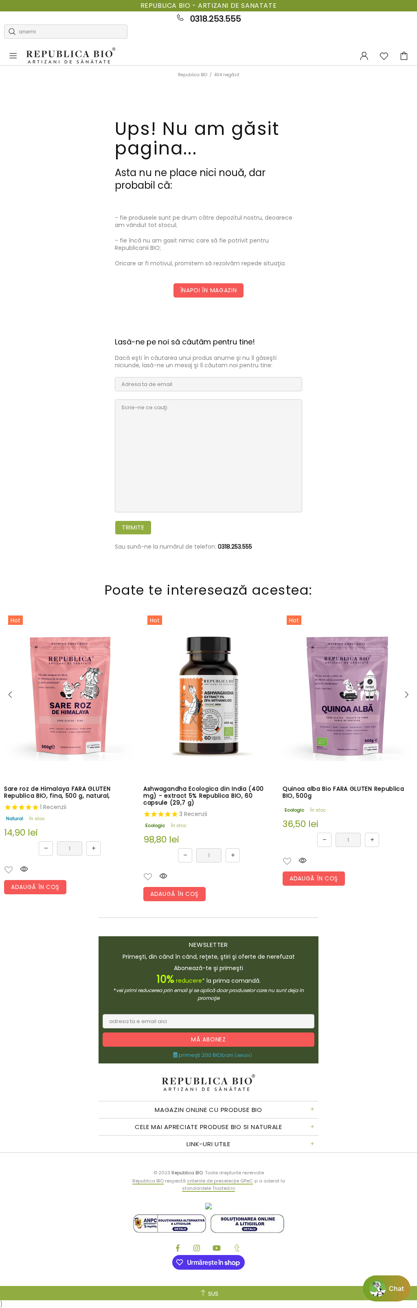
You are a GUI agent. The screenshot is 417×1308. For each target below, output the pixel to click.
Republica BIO (71, 56)
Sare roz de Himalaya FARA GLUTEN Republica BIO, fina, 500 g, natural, (57, 792)
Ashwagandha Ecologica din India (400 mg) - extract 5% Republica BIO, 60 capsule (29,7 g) (203, 795)
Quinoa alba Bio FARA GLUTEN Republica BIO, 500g (343, 792)
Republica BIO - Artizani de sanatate (208, 5)
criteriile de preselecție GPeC (220, 1181)
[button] (8, 869)
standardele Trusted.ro (208, 1188)
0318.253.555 (215, 18)
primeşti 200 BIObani (215, 1055)
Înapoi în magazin (208, 290)
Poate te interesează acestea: (208, 590)
